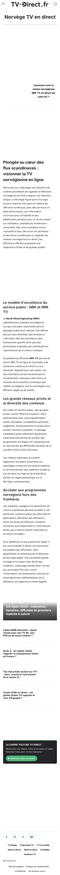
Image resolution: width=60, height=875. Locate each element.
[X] (23, 837)
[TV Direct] (29, 4)
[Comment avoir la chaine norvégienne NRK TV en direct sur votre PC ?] (16, 90)
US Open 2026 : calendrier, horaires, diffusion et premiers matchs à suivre (28, 610)
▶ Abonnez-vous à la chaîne (21, 758)
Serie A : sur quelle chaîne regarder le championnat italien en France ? (20, 653)
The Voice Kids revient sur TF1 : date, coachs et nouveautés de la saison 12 (20, 674)
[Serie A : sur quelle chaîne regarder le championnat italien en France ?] (49, 654)
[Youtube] (31, 837)
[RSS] (14, 837)
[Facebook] (6, 837)
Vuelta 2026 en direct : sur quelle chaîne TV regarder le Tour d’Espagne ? (19, 695)
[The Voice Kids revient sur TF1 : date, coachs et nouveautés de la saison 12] (49, 675)
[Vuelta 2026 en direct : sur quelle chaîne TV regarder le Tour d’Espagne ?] (49, 695)
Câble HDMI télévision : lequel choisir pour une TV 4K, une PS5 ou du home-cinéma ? (20, 633)
